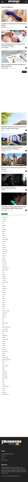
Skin (3, 363)
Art (3, 223)
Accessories (4, 217)
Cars (3, 243)
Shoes (3, 361)
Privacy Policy (4, 460)
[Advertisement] (14, 93)
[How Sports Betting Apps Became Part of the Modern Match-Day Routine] (14, 199)
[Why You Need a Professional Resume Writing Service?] (14, 56)
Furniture (4, 286)
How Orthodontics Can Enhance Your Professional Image (13, 45)
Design (3, 259)
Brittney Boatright (4, 47)
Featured (4, 278)
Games (3, 290)
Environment (5, 270)
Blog (3, 233)
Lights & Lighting (6, 327)
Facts (3, 272)
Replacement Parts (6, 359)
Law (3, 321)
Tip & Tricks (4, 378)
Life (3, 325)
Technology (4, 376)
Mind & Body (5, 339)
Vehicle (3, 388)
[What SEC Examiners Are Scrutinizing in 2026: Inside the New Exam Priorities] (14, 119)
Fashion (4, 276)
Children (4, 247)
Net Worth (4, 349)
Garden (4, 294)
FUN (3, 284)
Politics (3, 355)
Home (2, 5)
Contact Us (3, 456)
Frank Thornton (4, 171)
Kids (3, 319)
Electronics (4, 266)
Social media (5, 365)
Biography (4, 229)
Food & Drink (5, 282)
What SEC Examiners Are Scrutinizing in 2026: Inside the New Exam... (13, 127)
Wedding (4, 392)
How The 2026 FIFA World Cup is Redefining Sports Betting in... (11, 148)
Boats (3, 235)
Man (3, 333)
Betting (3, 225)
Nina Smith (3, 150)
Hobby (3, 306)
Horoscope (4, 312)
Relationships (5, 357)
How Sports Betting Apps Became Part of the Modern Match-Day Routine (13, 207)
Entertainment (5, 268)
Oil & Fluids (4, 351)
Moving (4, 345)
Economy (4, 262)
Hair (3, 300)
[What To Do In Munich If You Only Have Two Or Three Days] (14, 159)
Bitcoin (3, 231)
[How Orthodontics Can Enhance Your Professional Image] (14, 36)
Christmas (4, 249)
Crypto (3, 257)
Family (3, 274)
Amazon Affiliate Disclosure (7, 454)
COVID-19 (4, 255)
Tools (3, 382)
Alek (2, 130)
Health (3, 302)
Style (3, 370)
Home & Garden (5, 310)
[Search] (26, 2)
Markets (4, 337)
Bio (3, 227)
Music (3, 347)
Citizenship (4, 251)
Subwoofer (4, 372)
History (3, 304)
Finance (4, 280)
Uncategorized (5, 386)
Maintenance (5, 331)
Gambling (4, 288)
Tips (3, 380)
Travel (3, 384)
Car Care (4, 241)
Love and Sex (5, 329)
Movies (3, 343)
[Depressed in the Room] (14, 180)
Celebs (3, 245)
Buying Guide (5, 239)
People (3, 353)
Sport (3, 367)
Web (3, 390)
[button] (2, 2)
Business (4, 237)
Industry (4, 317)
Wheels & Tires (5, 394)
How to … (4, 314)
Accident (4, 219)
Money (3, 341)
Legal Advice (5, 323)
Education (4, 264)
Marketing (4, 335)
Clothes (4, 253)
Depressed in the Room (8, 188)
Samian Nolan (4, 27)
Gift (3, 296)
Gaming (4, 292)
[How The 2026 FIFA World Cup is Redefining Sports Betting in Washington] (14, 139)
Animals (4, 221)
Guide (3, 298)
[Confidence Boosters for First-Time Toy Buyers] (14, 16)
